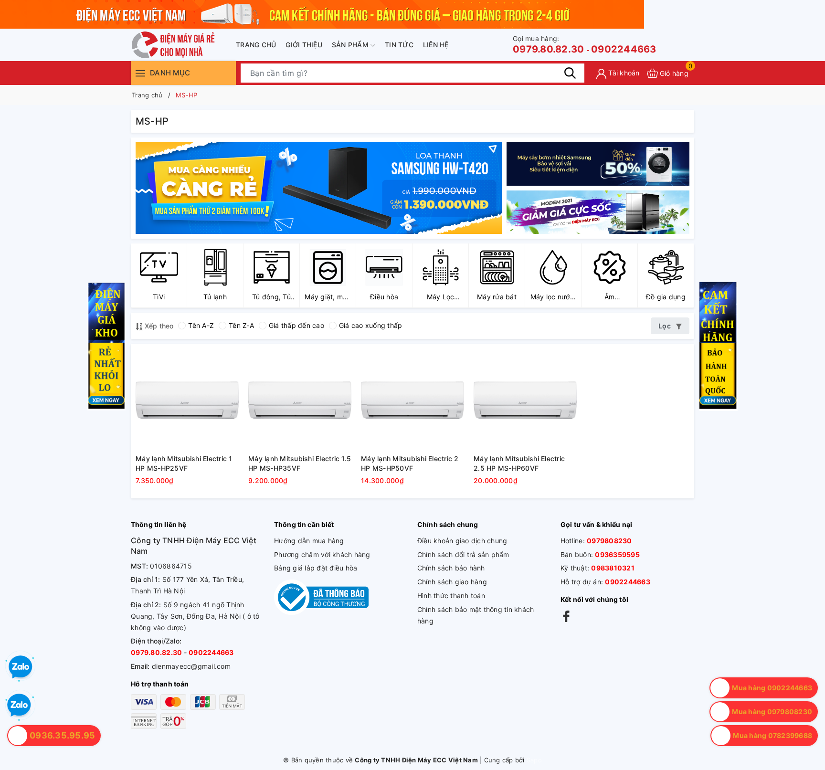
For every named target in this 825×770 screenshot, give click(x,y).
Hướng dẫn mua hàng (309, 541)
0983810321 (613, 568)
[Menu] (140, 73)
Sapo (534, 760)
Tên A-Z (201, 325)
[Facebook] (566, 616)
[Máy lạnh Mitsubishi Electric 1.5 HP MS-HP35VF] (299, 400)
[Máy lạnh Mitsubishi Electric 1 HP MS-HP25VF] (187, 400)
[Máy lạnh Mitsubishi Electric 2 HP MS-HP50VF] (412, 400)
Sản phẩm (351, 45)
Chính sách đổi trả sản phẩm (463, 554)
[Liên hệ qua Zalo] (19, 705)
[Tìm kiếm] (570, 73)
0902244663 (623, 49)
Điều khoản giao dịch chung (462, 541)
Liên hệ (436, 45)
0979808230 (609, 541)
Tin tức (399, 45)
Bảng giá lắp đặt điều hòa (315, 568)
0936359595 (617, 554)
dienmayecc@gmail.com (191, 666)
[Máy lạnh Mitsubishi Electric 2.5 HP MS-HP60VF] (525, 400)
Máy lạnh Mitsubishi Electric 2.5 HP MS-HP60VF (519, 463)
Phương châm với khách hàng (322, 554)
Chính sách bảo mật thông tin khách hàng (475, 615)
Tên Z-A (241, 325)
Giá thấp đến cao (296, 325)
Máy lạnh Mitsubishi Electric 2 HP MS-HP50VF (410, 463)
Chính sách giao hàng (452, 582)
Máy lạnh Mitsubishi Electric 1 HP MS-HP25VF (184, 463)
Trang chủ (256, 45)
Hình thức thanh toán (451, 595)
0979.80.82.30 (548, 44)
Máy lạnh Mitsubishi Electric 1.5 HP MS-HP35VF (299, 463)
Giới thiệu (304, 45)
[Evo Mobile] (598, 164)
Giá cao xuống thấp (370, 325)
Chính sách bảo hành (451, 568)
